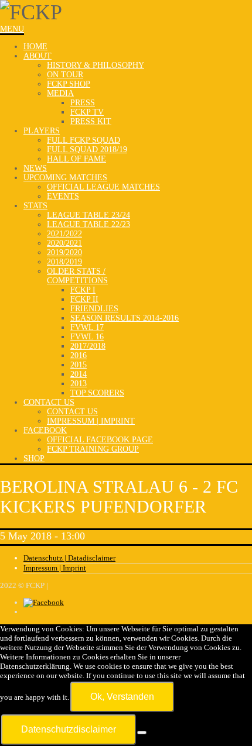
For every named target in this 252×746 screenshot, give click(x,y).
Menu (12, 29)
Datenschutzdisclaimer (68, 729)
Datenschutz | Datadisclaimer (69, 558)
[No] (142, 732)
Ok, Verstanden (122, 697)
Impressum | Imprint (54, 567)
